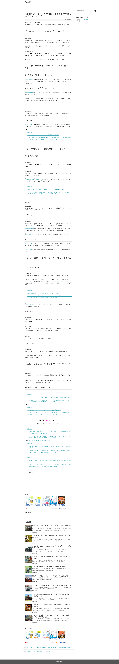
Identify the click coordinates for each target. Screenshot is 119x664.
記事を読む (34, 532)
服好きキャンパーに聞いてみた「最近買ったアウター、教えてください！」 (45, 651)
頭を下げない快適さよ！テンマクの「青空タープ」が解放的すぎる (50, 576)
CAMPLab (29, 2)
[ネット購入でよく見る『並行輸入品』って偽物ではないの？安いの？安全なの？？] (28, 559)
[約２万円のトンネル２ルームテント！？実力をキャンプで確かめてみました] (28, 528)
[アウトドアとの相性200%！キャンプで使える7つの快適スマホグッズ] (28, 588)
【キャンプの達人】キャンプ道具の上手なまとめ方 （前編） (49, 567)
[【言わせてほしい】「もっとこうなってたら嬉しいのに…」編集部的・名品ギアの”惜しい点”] (28, 618)
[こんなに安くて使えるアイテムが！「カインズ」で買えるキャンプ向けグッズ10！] (28, 548)
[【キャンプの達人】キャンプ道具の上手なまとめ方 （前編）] (28, 569)
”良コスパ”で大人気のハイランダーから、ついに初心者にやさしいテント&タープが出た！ (49, 647)
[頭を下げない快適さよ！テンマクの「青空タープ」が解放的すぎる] (28, 578)
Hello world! (85, 19)
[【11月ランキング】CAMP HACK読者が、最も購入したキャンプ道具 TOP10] (28, 538)
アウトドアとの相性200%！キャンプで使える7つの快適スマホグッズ (51, 585)
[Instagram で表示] (29, 79)
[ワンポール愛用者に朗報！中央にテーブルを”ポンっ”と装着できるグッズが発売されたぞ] (28, 597)
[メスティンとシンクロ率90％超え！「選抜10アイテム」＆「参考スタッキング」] (28, 607)
